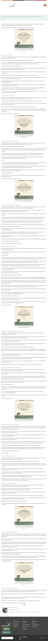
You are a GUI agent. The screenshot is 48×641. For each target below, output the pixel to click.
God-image (17, 235)
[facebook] (20, 637)
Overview (15, 609)
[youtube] (24, 637)
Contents (15, 607)
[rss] (26, 637)
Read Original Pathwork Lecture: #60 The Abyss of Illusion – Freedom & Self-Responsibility (24, 611)
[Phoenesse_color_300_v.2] (12, 3)
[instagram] (22, 637)
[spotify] (20, 639)
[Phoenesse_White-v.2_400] (6, 621)
